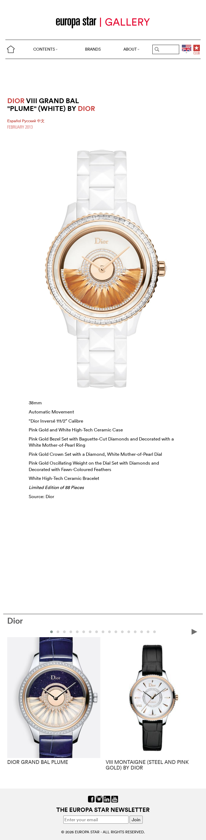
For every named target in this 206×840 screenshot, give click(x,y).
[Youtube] (114, 798)
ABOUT (130, 49)
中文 (41, 121)
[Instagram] (99, 798)
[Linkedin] (107, 798)
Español (14, 121)
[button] (51, 631)
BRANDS (93, 49)
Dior (15, 621)
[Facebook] (91, 798)
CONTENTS (44, 49)
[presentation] (11, 631)
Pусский (29, 121)
